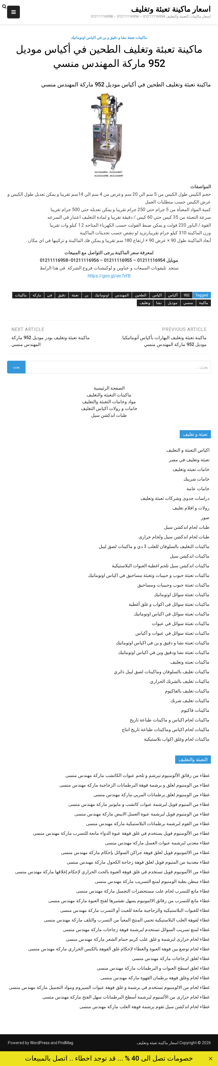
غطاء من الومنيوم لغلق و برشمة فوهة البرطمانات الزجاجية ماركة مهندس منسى (134, 785)
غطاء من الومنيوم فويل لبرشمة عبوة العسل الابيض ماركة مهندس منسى (141, 814)
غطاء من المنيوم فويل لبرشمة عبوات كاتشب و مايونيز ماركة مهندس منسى (138, 804)
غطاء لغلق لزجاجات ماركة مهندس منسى (170, 958)
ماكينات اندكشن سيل (189, 556)
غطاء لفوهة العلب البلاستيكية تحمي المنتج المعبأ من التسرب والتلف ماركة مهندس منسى (126, 920)
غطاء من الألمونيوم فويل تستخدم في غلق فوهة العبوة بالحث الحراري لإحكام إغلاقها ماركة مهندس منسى (112, 871)
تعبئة (75, 295)
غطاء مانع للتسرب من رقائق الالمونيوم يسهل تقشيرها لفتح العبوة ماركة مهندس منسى (128, 900)
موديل (172, 303)
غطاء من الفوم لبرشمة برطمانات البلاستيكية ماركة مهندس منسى (147, 823)
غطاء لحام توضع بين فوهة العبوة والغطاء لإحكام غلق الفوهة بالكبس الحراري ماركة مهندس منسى (118, 949)
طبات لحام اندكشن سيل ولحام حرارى (174, 537)
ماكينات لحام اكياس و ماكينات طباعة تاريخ (169, 720)
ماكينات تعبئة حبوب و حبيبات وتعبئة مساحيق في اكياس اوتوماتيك (148, 575)
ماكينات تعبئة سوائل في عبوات (180, 623)
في (49, 295)
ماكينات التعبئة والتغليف (109, 394)
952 (187, 295)
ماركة (37, 295)
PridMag (65, 1042)
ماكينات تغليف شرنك (189, 700)
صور (205, 517)
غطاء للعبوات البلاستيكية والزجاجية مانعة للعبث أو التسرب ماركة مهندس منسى (134, 910)
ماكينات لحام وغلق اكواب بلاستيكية (176, 739)
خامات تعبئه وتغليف (191, 469)
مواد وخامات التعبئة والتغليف (109, 401)
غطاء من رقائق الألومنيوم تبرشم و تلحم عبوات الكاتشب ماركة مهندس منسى (137, 775)
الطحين (140, 295)
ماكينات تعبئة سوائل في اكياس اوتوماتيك (171, 614)
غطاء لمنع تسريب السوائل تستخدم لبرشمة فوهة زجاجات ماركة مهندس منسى (136, 929)
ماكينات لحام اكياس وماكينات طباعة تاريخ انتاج (165, 729)
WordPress (40, 1042)
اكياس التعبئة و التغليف (187, 450)
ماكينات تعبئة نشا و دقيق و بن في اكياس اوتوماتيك (109, 37)
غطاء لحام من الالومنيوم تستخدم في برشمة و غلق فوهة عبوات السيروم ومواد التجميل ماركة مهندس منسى (109, 987)
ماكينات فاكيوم (195, 710)
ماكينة (203, 303)
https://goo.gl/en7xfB (109, 276)
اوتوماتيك (102, 295)
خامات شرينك (196, 479)
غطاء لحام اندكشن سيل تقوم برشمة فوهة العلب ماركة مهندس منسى (144, 1006)
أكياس (173, 295)
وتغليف (145, 303)
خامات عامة (197, 488)
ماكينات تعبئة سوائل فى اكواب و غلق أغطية (169, 604)
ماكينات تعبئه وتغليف (189, 662)
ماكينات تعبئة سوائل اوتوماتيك (181, 594)
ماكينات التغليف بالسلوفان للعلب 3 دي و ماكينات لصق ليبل (154, 546)
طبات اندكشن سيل (109, 415)
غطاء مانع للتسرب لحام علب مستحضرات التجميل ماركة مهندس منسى (142, 891)
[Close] (210, 1058)
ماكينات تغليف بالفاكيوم (187, 691)
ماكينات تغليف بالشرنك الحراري (179, 681)
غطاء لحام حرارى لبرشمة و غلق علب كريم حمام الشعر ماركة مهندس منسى (137, 939)
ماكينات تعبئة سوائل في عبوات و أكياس (172, 633)
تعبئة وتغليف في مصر (189, 459)
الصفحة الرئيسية (109, 388)
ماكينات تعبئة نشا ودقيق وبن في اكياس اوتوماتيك (163, 652)
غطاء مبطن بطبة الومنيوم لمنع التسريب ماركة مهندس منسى (152, 881)
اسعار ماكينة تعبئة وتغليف (171, 9)
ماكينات (21, 295)
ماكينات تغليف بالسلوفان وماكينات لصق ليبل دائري (161, 671)
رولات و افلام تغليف (190, 508)
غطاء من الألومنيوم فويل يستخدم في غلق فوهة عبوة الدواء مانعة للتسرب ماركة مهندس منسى (121, 833)
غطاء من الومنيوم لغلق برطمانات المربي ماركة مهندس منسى (151, 794)
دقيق (62, 295)
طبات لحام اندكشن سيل (186, 527)
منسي (188, 303)
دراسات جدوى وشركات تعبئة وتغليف (175, 498)
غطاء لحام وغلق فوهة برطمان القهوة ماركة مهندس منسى (154, 977)
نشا (159, 303)
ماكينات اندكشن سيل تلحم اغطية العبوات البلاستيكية (160, 565)
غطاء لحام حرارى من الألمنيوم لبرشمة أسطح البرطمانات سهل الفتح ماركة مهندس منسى (125, 997)
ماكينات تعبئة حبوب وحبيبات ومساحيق (173, 585)
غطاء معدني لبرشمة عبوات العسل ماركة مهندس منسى (157, 843)
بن (87, 295)
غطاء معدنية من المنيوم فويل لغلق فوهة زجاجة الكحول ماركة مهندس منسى (138, 862)
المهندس (122, 295)
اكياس (157, 295)
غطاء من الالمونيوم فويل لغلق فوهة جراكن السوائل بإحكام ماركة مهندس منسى (135, 852)
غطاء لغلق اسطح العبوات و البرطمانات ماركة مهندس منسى (153, 968)
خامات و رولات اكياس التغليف (109, 408)
